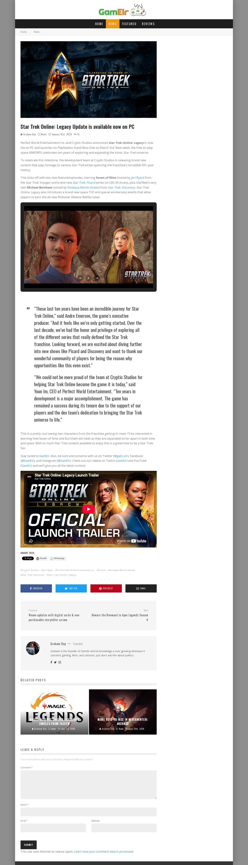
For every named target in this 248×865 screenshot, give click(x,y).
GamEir (44, 456)
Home (99, 24)
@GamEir (27, 461)
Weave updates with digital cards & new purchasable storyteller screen (54, 615)
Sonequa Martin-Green (83, 187)
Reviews (148, 24)
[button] (80, 278)
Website (95, 820)
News (113, 24)
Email (24, 820)
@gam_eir (121, 456)
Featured (129, 24)
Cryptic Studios (30, 570)
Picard (102, 570)
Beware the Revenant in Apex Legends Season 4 (120, 615)
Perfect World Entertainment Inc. (76, 570)
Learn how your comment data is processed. (104, 852)
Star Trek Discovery (33, 574)
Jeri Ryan (137, 178)
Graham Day (29, 134)
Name (25, 804)
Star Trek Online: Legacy (62, 574)
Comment (26, 767)
